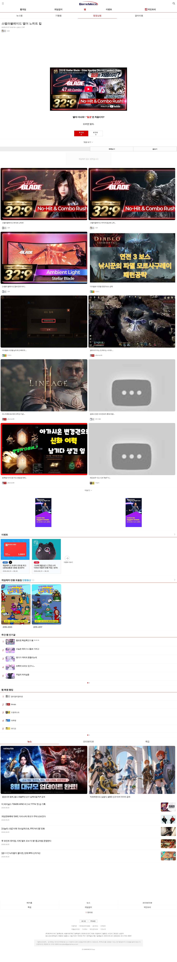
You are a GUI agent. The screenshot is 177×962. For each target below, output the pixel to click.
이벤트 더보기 (68, 562)
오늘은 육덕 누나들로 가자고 (20, 650)
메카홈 (29, 903)
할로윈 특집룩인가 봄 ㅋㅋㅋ (21, 641)
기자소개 (103, 929)
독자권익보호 (94, 929)
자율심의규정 (75, 929)
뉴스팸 (19, 15)
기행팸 (58, 15)
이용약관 (74, 926)
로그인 (84, 921)
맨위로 (90, 912)
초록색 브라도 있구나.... (18, 667)
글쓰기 (155, 149)
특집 (147, 741)
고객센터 (103, 926)
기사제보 (84, 929)
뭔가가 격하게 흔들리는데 (19, 658)
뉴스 (29, 741)
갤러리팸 (139, 15)
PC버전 (93, 921)
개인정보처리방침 (84, 926)
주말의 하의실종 (15, 675)
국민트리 (152, 9)
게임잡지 (58, 9)
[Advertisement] (72, 50)
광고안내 (95, 926)
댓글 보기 (87, 142)
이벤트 (109, 9)
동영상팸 (97, 15)
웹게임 (23, 9)
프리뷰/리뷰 (88, 741)
